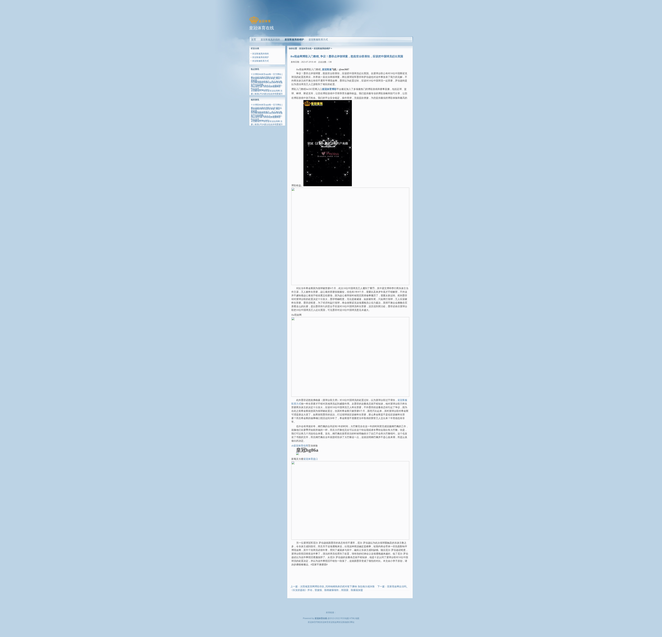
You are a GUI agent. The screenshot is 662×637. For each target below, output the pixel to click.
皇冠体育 (324, 622)
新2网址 (350, 622)
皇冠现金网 (333, 622)
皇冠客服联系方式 (260, 61)
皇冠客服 (343, 622)
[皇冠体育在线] (260, 24)
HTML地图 (354, 618)
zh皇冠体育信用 (299, 445)
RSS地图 (344, 618)
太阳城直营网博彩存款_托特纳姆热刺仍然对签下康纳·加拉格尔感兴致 (337, 586)
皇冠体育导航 (314, 622)
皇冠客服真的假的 (260, 53)
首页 (253, 39)
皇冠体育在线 (305, 48)
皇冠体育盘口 (310, 459)
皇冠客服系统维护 (294, 39)
